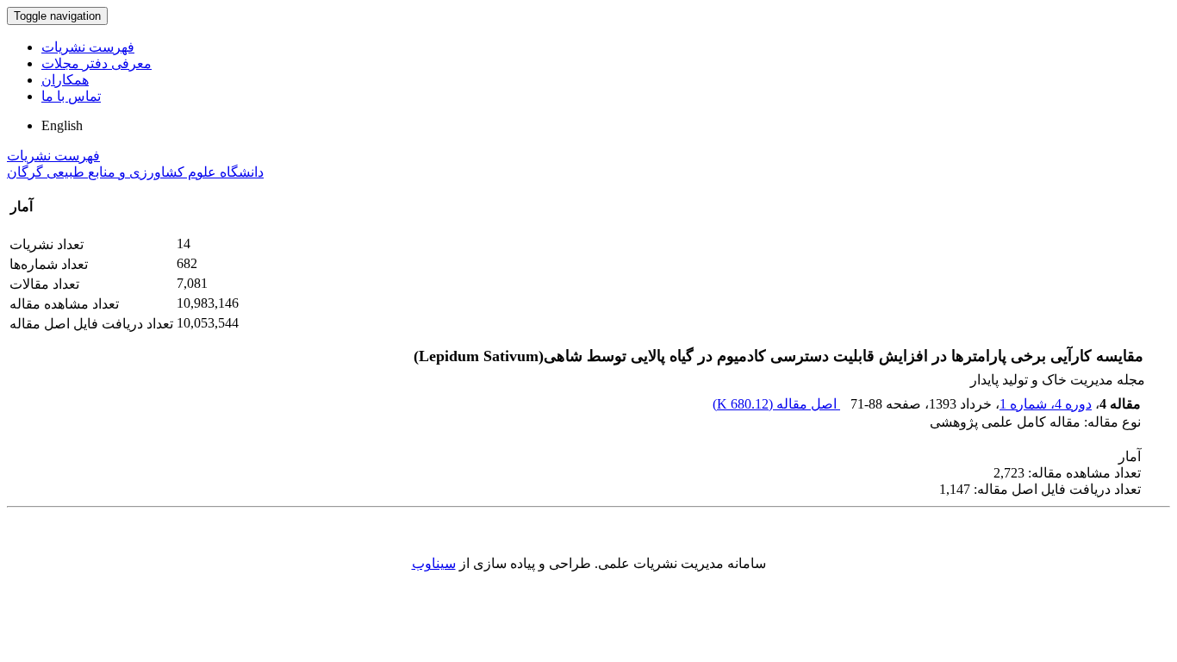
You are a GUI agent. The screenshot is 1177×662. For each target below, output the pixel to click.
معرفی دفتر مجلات (96, 63)
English (62, 125)
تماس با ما (71, 96)
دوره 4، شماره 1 (1046, 404)
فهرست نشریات (87, 47)
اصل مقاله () (776, 404)
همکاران (65, 79)
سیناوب (434, 563)
